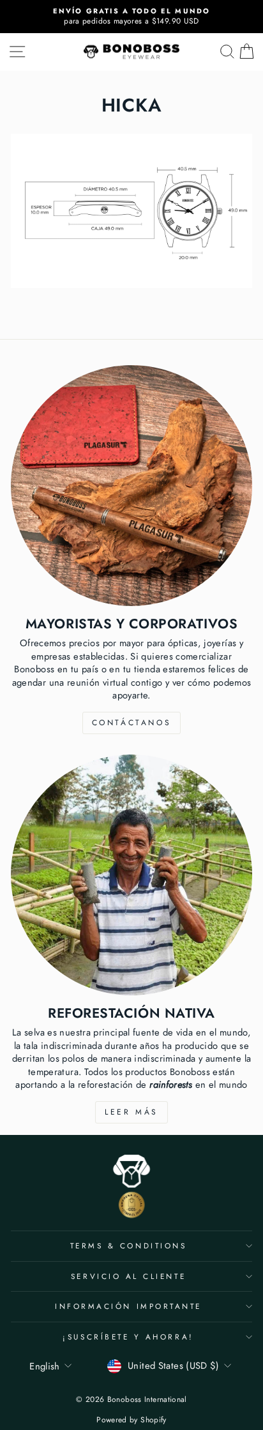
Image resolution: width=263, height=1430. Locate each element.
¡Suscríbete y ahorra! (128, 1336)
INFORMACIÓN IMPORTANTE (128, 1306)
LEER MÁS (131, 1112)
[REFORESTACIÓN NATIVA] (131, 875)
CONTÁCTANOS (132, 722)
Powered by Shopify (131, 1420)
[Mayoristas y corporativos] (131, 485)
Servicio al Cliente (128, 1276)
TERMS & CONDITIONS (128, 1245)
